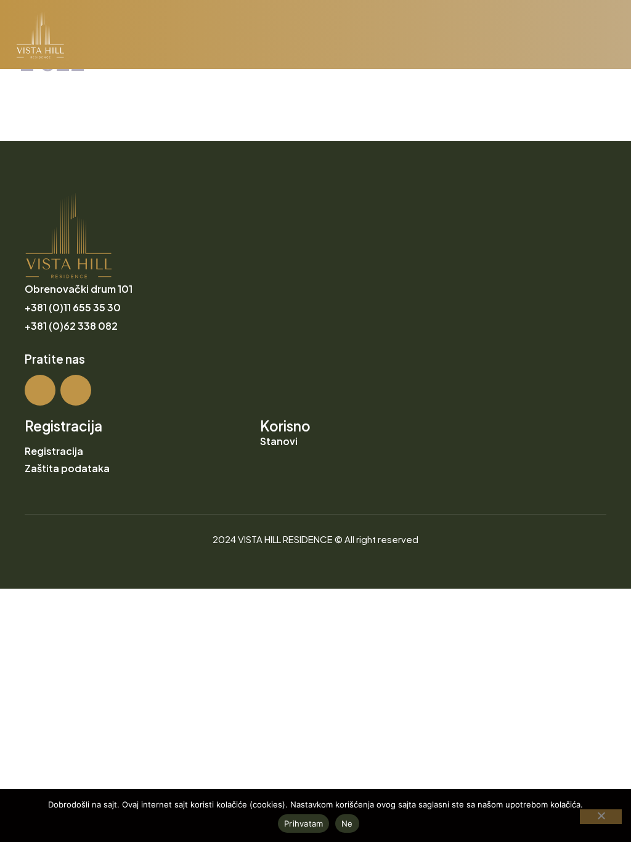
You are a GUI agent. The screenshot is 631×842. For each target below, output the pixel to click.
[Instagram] (40, 390)
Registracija (54, 450)
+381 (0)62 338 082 (71, 325)
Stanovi (279, 441)
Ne (347, 823)
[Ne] (601, 816)
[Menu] (608, 40)
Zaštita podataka (67, 468)
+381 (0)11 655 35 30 (73, 307)
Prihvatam (303, 823)
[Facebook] (75, 390)
